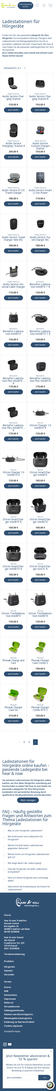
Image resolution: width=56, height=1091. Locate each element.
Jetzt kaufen (13, 110)
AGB (6, 991)
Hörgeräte (9, 966)
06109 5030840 (11, 931)
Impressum (10, 999)
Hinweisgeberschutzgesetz (18, 1018)
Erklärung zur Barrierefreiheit (19, 1022)
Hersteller (9, 974)
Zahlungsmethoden (14, 1010)
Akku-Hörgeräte (27, 783)
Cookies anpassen (13, 1026)
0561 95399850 (11, 948)
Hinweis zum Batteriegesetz (18, 1014)
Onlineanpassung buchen (25, 5)
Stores (7, 987)
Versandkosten (12, 1006)
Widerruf (8, 1002)
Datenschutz (10, 995)
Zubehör (8, 970)
